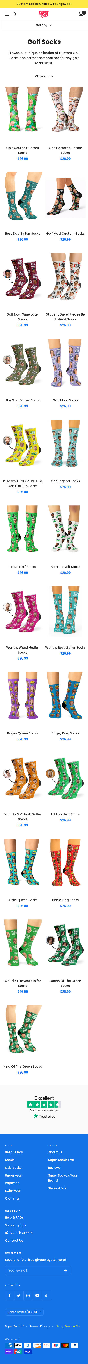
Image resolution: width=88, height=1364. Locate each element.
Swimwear (13, 1191)
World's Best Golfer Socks (65, 647)
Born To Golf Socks (65, 567)
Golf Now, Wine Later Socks (22, 316)
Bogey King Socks (65, 733)
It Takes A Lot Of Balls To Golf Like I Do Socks (22, 483)
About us (55, 1152)
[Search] (14, 14)
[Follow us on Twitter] (18, 1295)
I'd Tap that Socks (65, 814)
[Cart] (81, 14)
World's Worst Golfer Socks (22, 650)
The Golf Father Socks (22, 400)
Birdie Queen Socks (23, 900)
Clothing (12, 1198)
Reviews (54, 1168)
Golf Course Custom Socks (22, 150)
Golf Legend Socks (65, 481)
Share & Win (57, 1188)
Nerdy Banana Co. (69, 1326)
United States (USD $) (22, 1312)
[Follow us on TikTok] (46, 1295)
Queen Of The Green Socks (65, 983)
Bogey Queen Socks (22, 733)
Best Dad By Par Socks (22, 233)
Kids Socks (13, 1168)
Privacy (45, 1326)
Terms (34, 1326)
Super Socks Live (61, 1160)
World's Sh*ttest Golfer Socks (22, 816)
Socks (9, 1160)
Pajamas (12, 1183)
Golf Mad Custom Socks (65, 233)
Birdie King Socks (65, 900)
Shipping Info (15, 1225)
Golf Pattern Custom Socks (65, 150)
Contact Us (14, 1240)
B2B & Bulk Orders (19, 1233)
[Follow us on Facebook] (9, 1295)
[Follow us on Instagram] (28, 1295)
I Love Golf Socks (22, 567)
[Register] (65, 1270)
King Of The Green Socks (22, 1066)
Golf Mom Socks (65, 400)
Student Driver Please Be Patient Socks (65, 316)
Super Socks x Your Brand (62, 1178)
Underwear (13, 1175)
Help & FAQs (14, 1217)
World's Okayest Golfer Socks (22, 983)
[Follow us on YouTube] (37, 1295)
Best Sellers (14, 1152)
